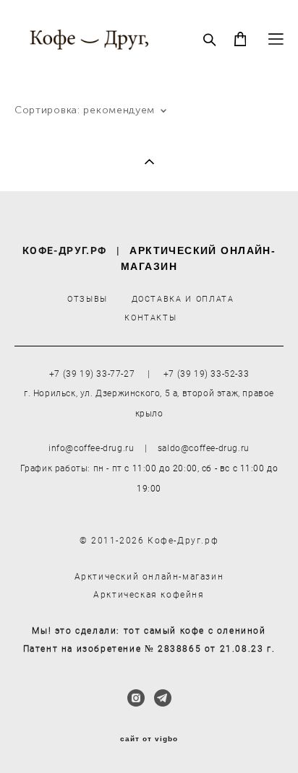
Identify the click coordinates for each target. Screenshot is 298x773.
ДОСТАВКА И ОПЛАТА (183, 298)
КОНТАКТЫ (150, 317)
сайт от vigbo (149, 739)
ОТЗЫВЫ (87, 298)
